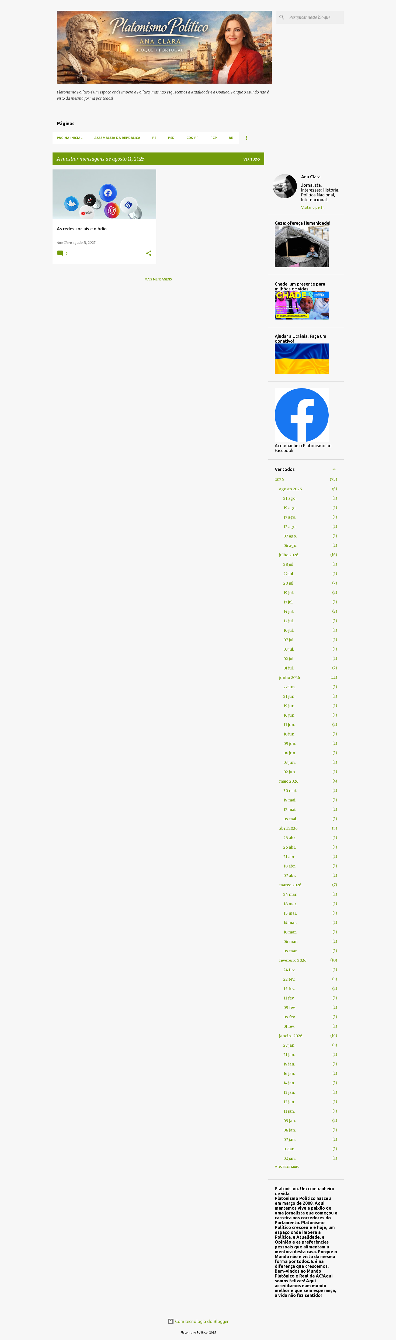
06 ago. (290, 545)
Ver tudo (252, 159)
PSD (171, 138)
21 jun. (289, 696)
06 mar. (290, 941)
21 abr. (289, 856)
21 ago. (289, 498)
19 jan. (289, 1064)
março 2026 (290, 885)
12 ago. (289, 526)
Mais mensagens (158, 279)
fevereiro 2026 (293, 960)
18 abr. (289, 866)
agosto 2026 (290, 489)
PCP (213, 138)
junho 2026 (289, 677)
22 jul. (288, 573)
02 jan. (289, 1158)
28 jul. (288, 564)
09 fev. (289, 1007)
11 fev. (288, 998)
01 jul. (288, 668)
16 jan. (289, 1073)
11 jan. (289, 1111)
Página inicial (69, 138)
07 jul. (288, 639)
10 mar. (290, 932)
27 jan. (289, 1045)
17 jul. (288, 602)
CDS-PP (192, 138)
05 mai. (290, 819)
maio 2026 (288, 781)
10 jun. (289, 734)
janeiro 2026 (291, 1035)
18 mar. (290, 903)
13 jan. (289, 1092)
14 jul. (288, 611)
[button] (148, 253)
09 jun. (289, 743)
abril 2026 (288, 828)
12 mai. (289, 809)
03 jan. (289, 1149)
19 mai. (289, 800)
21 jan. (289, 1054)
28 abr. (289, 837)
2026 (279, 479)
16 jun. (289, 715)
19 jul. (288, 592)
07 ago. (290, 536)
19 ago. (289, 507)
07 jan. (289, 1139)
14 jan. (289, 1083)
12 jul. (288, 621)
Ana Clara (311, 176)
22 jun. (289, 687)
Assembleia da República (117, 138)
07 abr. (289, 875)
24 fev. (289, 969)
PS (154, 138)
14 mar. (290, 922)
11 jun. (289, 724)
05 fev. (289, 1017)
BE (231, 138)
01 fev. (288, 1026)
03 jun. (289, 762)
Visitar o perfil (313, 207)
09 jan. (289, 1120)
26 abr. (289, 847)
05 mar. (290, 951)
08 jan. (289, 1130)
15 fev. (289, 988)
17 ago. (289, 517)
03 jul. (288, 649)
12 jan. (289, 1101)
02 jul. (288, 658)
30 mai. (290, 790)
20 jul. (288, 583)
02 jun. (289, 771)
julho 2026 (288, 555)
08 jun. (289, 753)
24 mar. (290, 894)
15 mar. (290, 913)
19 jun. (289, 705)
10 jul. (288, 630)
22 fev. (289, 979)
